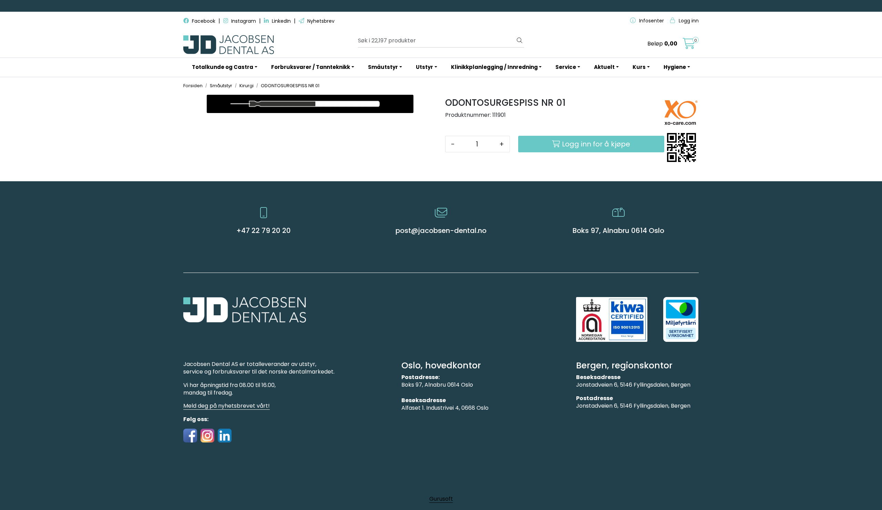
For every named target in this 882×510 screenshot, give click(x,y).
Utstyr (424, 67)
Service (565, 67)
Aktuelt (604, 67)
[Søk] (519, 41)
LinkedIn (281, 21)
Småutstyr (383, 67)
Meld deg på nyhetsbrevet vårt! (226, 406)
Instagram (243, 21)
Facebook (204, 21)
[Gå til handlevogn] (689, 46)
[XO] (681, 112)
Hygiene (675, 67)
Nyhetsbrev (320, 21)
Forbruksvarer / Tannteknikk (310, 67)
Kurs (639, 67)
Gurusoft (441, 499)
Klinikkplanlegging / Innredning (494, 67)
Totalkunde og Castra (222, 67)
